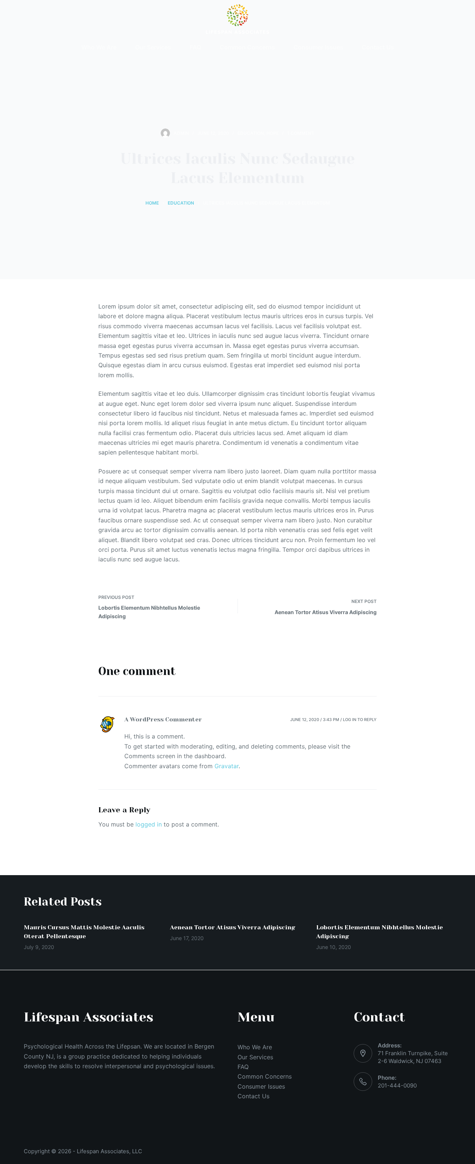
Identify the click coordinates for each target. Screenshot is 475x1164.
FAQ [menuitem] (195, 47)
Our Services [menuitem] (153, 47)
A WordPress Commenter (163, 719)
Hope (272, 133)
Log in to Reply (360, 719)
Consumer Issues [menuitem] (318, 47)
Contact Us (253, 1096)
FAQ (243, 1066)
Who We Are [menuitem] (99, 47)
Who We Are (255, 1047)
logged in (148, 824)
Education (251, 133)
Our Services (255, 1057)
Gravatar (226, 766)
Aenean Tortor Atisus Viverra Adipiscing (232, 927)
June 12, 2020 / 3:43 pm (314, 719)
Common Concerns (265, 1076)
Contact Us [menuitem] (378, 47)
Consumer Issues (261, 1086)
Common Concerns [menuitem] (247, 47)
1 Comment (300, 133)
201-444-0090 (397, 1085)
